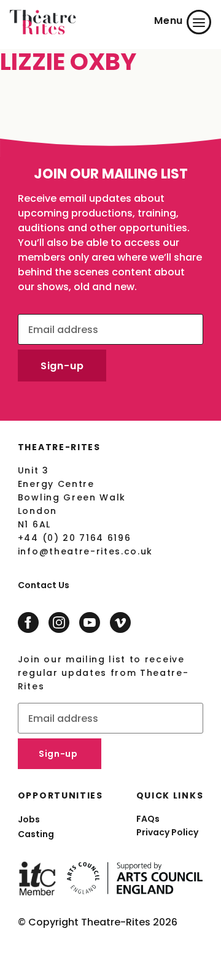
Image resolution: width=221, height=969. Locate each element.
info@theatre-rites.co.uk (85, 551)
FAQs (148, 819)
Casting (36, 834)
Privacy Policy (167, 832)
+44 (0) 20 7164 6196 (74, 538)
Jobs (29, 819)
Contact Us (43, 585)
